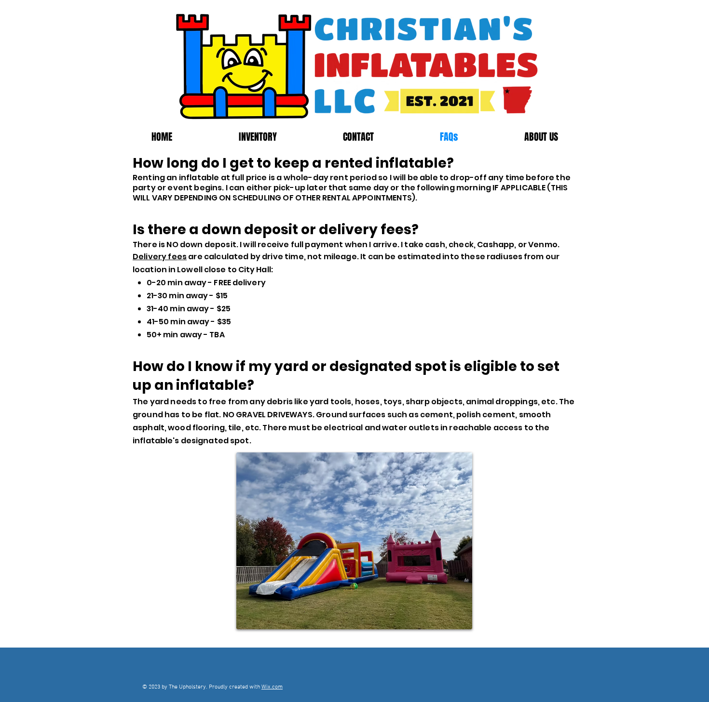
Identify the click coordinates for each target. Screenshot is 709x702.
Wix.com (272, 687)
